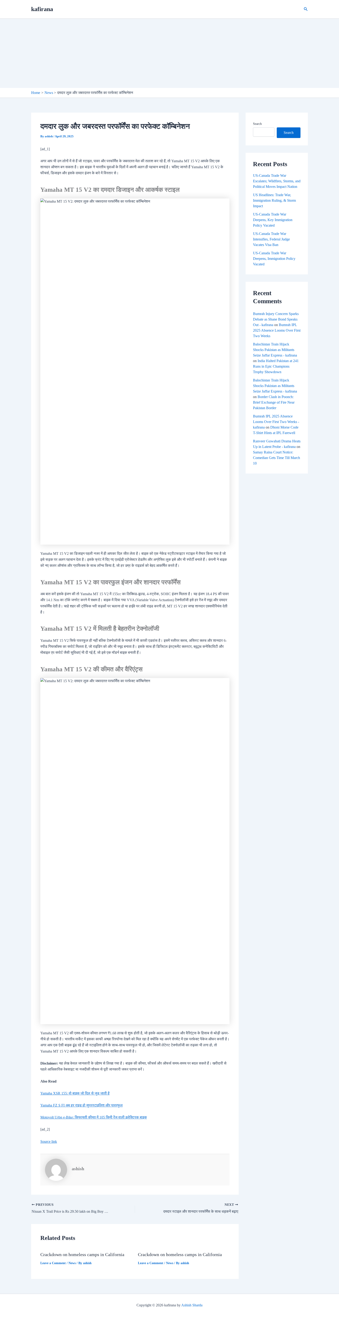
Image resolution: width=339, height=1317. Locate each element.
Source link (48, 1141)
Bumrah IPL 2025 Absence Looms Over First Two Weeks (276, 330)
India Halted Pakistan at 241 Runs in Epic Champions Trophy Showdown (276, 366)
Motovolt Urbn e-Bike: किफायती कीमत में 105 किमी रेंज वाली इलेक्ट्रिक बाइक (93, 1117)
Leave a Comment (53, 1263)
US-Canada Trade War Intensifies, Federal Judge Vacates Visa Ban (271, 239)
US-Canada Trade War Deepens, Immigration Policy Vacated (274, 258)
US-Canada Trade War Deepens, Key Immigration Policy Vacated (272, 219)
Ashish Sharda (191, 1305)
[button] (306, 9)
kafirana (42, 9)
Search (257, 124)
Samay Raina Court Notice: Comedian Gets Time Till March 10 (276, 457)
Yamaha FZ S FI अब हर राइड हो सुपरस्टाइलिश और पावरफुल (81, 1105)
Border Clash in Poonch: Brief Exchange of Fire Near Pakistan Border (273, 402)
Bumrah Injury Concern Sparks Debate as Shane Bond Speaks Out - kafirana (276, 319)
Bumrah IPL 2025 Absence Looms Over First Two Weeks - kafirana (276, 421)
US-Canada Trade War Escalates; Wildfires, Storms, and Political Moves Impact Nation (276, 181)
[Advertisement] (169, 53)
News (72, 1263)
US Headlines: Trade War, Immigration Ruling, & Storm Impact (274, 200)
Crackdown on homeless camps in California (82, 1254)
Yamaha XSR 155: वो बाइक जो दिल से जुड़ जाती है (75, 1093)
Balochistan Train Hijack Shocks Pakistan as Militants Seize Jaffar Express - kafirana (275, 349)
